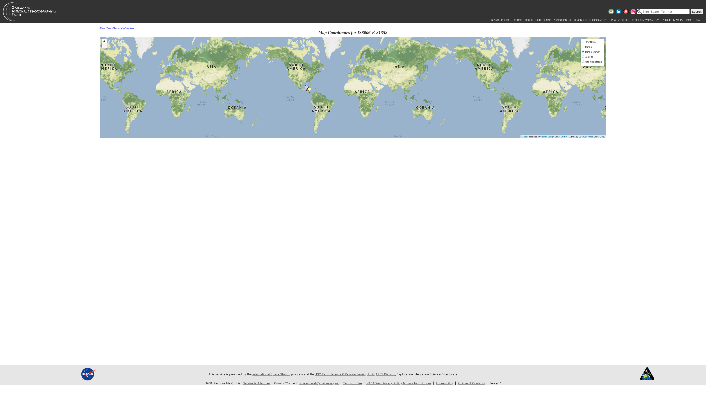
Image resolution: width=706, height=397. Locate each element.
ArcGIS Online (562, 20)
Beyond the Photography (590, 20)
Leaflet (524, 136)
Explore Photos (522, 20)
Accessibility (444, 383)
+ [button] (104, 41)
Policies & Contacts (471, 383)
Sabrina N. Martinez (256, 383)
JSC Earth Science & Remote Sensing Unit (344, 374)
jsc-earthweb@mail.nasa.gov (319, 383)
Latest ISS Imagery (672, 20)
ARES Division (385, 374)
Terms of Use (352, 383)
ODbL (602, 136)
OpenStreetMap (586, 136)
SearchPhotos (113, 28)
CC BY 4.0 (565, 136)
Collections (543, 20)
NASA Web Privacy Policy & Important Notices (398, 383)
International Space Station (271, 374)
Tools (689, 20)
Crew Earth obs (619, 20)
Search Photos (500, 20)
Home (102, 28)
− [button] (104, 46)
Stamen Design (547, 136)
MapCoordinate (127, 28)
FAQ (698, 20)
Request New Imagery (645, 20)
